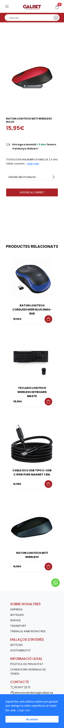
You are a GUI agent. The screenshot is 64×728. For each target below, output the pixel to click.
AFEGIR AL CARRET (32, 192)
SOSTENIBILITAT (20, 650)
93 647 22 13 (22, 687)
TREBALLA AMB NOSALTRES (28, 631)
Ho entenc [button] (32, 719)
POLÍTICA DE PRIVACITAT (26, 664)
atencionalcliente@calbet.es (33, 693)
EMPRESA (16, 609)
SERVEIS (15, 620)
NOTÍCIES (16, 645)
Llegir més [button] (23, 710)
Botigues (17, 615)
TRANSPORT (18, 626)
